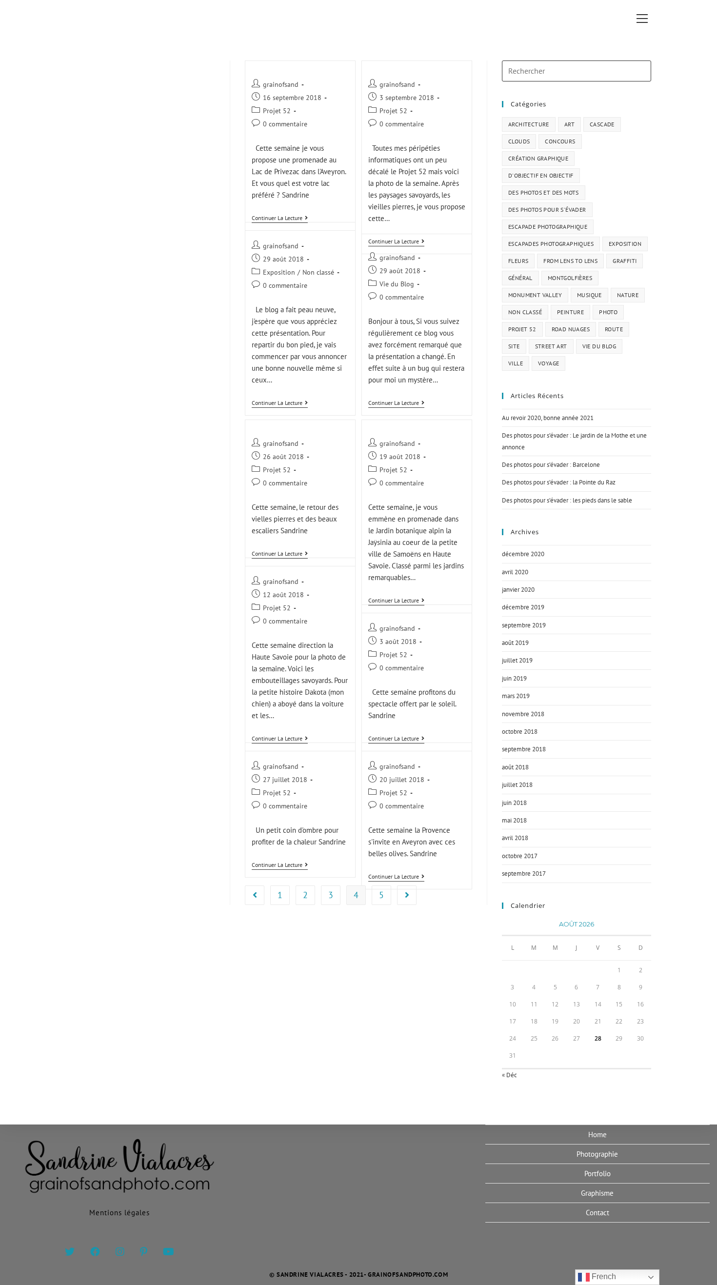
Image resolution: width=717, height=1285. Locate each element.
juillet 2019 (517, 660)
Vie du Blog (396, 284)
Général (520, 277)
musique (589, 295)
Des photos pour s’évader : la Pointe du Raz (559, 482)
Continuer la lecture (280, 218)
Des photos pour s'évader (547, 209)
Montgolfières (570, 277)
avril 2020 (515, 572)
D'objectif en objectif (541, 175)
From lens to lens (570, 260)
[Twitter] (70, 1252)
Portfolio (597, 1173)
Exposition (279, 272)
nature (627, 295)
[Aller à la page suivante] (407, 895)
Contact (597, 1212)
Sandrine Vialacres (111, 17)
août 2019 (515, 643)
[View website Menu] (642, 18)
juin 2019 (514, 678)
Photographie (597, 1154)
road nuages (571, 329)
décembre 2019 (523, 607)
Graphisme (597, 1193)
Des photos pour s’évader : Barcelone (551, 465)
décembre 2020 (523, 554)
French (603, 1276)
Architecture (528, 124)
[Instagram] (120, 1252)
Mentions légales (119, 1212)
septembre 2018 (524, 749)
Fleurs (518, 260)
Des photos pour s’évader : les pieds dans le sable (567, 500)
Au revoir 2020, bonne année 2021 (548, 418)
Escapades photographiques (551, 243)
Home (597, 1134)
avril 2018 (515, 838)
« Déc (509, 1075)
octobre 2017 (520, 856)
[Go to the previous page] (254, 895)
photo (608, 312)
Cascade (602, 124)
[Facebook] (95, 1252)
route (614, 329)
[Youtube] (168, 1252)
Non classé (318, 272)
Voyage (548, 363)
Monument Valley (535, 295)
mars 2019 (516, 696)
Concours (560, 141)
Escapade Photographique (547, 226)
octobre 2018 (520, 731)
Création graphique (538, 158)
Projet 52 (277, 110)
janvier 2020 (518, 589)
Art (569, 124)
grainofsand (281, 84)
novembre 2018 (523, 714)
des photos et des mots (543, 192)
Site (514, 346)
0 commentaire (285, 124)
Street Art (551, 346)
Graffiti (625, 260)
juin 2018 (514, 803)
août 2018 (515, 767)
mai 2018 (514, 820)
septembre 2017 (524, 873)
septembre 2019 (524, 625)
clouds (519, 141)
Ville (515, 363)
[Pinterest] (143, 1252)
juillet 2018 (517, 785)
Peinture (570, 312)
